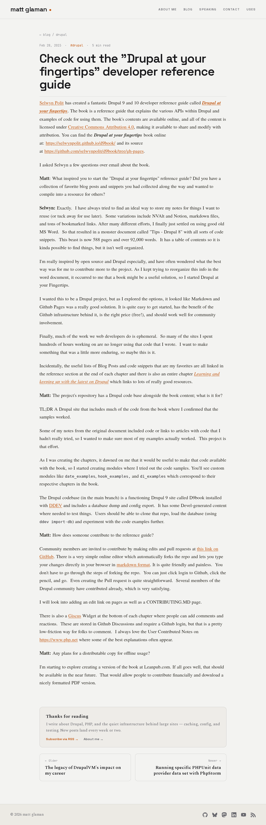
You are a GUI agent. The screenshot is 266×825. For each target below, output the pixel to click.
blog (187, 9)
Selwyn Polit (51, 102)
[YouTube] (243, 814)
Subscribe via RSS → (62, 739)
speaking (207, 9)
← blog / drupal (53, 35)
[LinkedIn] (233, 814)
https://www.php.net (58, 639)
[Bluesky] (214, 814)
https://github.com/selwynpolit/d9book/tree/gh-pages (94, 151)
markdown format (133, 564)
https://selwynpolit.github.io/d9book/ (80, 143)
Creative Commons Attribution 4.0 (101, 127)
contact (231, 9)
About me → (93, 739)
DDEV (55, 505)
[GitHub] (205, 814)
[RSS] (253, 814)
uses (251, 9)
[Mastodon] (224, 814)
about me (167, 9)
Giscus (74, 615)
